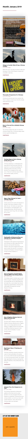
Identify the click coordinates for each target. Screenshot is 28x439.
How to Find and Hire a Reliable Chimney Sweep (13, 125)
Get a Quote (10, 427)
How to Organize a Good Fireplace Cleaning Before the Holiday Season (13, 274)
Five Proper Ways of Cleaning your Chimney (13, 348)
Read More (9, 42)
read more (6, 75)
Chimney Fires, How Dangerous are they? (13, 387)
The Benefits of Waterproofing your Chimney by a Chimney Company (13, 237)
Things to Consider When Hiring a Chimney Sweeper (14, 65)
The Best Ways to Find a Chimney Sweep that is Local (12, 160)
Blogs (9, 67)
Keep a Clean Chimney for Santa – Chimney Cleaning (12, 199)
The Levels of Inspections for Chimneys (13, 95)
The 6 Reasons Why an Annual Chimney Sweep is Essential (13, 22)
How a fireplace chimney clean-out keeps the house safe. (13, 317)
